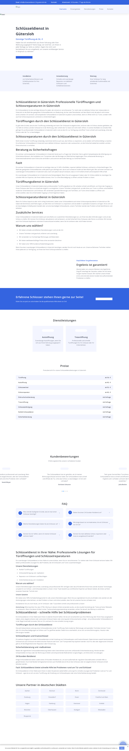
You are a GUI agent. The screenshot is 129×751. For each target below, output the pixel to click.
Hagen (27, 703)
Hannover (77, 703)
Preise (101, 9)
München (27, 710)
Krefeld (101, 703)
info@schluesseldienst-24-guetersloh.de (33, 2)
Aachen (27, 691)
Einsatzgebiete (75, 9)
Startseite (63, 9)
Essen (77, 697)
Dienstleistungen (89, 9)
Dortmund (101, 691)
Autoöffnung (48, 337)
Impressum (63, 743)
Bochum (52, 691)
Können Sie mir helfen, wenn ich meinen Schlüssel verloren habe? (39, 535)
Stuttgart (77, 710)
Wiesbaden (101, 710)
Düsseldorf (52, 697)
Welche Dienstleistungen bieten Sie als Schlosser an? (40, 524)
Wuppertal (27, 716)
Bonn (77, 691)
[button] (61, 491)
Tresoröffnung (81, 337)
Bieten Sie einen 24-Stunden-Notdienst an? (87, 512)
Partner (62, 740)
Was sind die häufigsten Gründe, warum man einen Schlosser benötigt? (40, 513)
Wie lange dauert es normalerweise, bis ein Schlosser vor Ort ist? (90, 523)
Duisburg (27, 697)
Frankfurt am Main (102, 697)
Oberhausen (52, 710)
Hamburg (52, 703)
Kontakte (110, 9)
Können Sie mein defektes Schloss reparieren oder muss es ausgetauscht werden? (89, 535)
